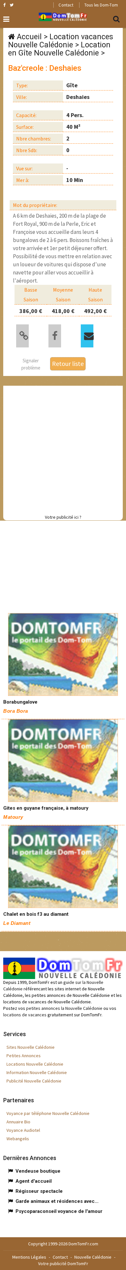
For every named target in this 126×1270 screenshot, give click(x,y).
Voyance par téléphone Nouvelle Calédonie (47, 1113)
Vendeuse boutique (38, 1171)
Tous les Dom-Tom (101, 5)
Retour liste (68, 363)
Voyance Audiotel (23, 1130)
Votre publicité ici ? (63, 517)
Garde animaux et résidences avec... (57, 1201)
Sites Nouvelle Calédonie (30, 1047)
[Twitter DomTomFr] (12, 5)
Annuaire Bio (18, 1122)
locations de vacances (25, 1015)
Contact (65, 5)
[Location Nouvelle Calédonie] (63, 654)
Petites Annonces (23, 1055)
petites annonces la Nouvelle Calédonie (64, 1008)
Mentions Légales (29, 1257)
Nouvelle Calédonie (92, 1257)
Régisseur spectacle (39, 1191)
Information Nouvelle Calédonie (36, 1072)
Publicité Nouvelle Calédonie (33, 1081)
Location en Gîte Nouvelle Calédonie (59, 49)
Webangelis (17, 1139)
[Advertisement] (63, 449)
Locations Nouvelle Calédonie (34, 1064)
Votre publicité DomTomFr (63, 1263)
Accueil (29, 36)
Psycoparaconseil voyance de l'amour (59, 1211)
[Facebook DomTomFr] (4, 5)
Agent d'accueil (34, 1181)
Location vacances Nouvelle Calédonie (60, 40)
